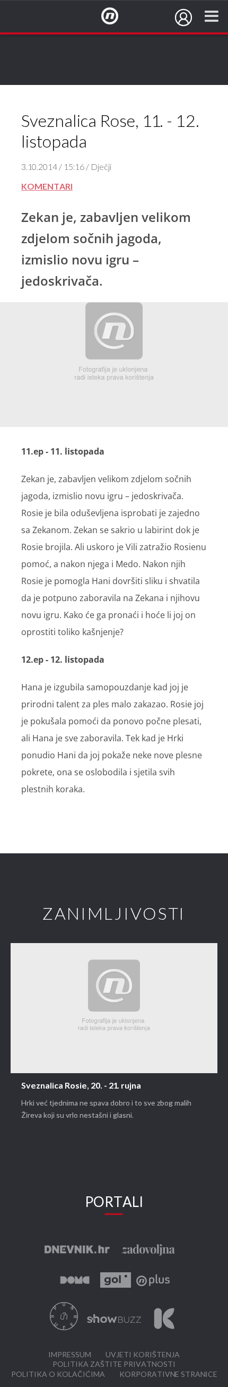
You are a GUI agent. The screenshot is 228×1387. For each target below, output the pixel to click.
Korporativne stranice (168, 1374)
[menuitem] (183, 17)
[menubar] (183, 17)
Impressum (69, 1354)
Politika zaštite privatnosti (114, 1364)
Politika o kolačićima (58, 1374)
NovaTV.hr (117, 16)
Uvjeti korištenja (143, 1354)
